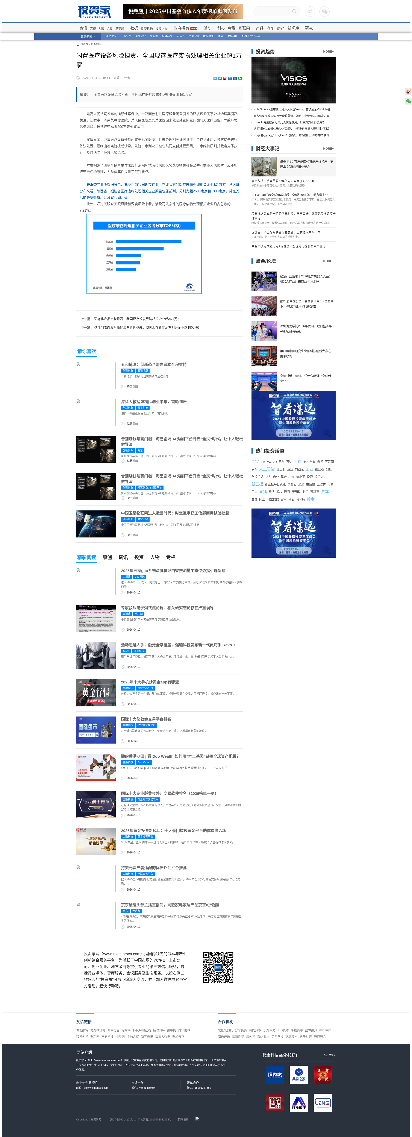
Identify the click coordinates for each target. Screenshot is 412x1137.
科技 (221, 28)
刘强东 (299, 469)
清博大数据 (162, 1036)
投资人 (319, 476)
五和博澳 (143, 370)
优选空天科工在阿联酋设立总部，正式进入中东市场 (286, 232)
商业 (276, 476)
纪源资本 (292, 1036)
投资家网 (111, 36)
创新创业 (140, 36)
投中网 (171, 1030)
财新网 (94, 1036)
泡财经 (126, 1030)
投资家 (84, 44)
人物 (155, 557)
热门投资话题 (270, 451)
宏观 (93, 28)
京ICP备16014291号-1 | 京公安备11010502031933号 (140, 1119)
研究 (309, 28)
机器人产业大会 (251, 36)
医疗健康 (208, 36)
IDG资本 (283, 1030)
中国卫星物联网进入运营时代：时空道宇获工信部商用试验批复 (175, 513)
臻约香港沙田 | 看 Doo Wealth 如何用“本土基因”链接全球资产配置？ (180, 756)
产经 (260, 28)
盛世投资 (311, 1030)
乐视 (320, 461)
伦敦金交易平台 (147, 725)
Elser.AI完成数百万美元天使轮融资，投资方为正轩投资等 (289, 122)
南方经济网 (97, 1030)
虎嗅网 (120, 1036)
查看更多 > (329, 1055)
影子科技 (143, 407)
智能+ (126, 651)
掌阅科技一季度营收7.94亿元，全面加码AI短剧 (282, 181)
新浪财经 (159, 1030)
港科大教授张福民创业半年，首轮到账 (154, 402)
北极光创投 (225, 1030)
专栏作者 (309, 461)
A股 (110, 28)
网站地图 (183, 1119)
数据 (134, 28)
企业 (290, 469)
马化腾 (300, 499)
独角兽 (310, 484)
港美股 (119, 28)
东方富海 (269, 1030)
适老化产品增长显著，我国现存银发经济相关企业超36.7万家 (137, 319)
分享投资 (241, 1030)
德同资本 (255, 1030)
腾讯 (287, 491)
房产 (281, 28)
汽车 (270, 28)
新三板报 (147, 1036)
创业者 (319, 469)
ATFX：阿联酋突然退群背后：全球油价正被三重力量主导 (289, 195)
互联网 (244, 28)
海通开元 (224, 1036)
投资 (139, 557)
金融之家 (133, 1036)
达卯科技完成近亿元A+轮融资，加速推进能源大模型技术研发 (292, 128)
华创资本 (297, 1030)
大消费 (180, 36)
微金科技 (232, 36)
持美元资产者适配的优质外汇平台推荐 (154, 868)
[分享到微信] (240, 78)
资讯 (83, 28)
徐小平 (300, 476)
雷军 (284, 499)
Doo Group (144, 762)
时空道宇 (143, 519)
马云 (291, 499)
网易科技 (107, 1036)
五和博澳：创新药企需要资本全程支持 (154, 365)
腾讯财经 (184, 1030)
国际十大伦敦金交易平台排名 (146, 719)
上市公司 (126, 36)
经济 (272, 491)
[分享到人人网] (235, 78)
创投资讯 (257, 476)
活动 (207, 28)
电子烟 (139, 613)
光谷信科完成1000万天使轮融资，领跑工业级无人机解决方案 (291, 115)
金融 (232, 28)
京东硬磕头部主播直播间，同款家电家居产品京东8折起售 (170, 905)
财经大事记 (267, 148)
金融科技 (167, 36)
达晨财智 (306, 1036)
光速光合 (320, 1036)
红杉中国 (325, 1030)
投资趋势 (265, 51)
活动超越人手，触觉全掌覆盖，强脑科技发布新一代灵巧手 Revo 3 (178, 645)
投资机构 (147, 28)
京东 (125, 910)
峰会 (220, 36)
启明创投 (277, 1036)
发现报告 (82, 1030)
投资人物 (162, 28)
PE (263, 461)
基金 (284, 476)
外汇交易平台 (145, 873)
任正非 (280, 469)
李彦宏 (292, 484)
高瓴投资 (238, 1036)
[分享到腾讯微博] (230, 78)
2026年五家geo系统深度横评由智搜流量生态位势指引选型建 (173, 571)
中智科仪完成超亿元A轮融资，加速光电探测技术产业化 (288, 246)
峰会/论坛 (266, 261)
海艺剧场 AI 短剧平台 (150, 487)
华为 (268, 476)
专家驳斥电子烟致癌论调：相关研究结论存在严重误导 (167, 608)
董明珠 (296, 491)
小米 (291, 476)
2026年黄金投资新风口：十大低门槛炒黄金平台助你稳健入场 (173, 831)
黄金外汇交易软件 (148, 799)
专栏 (171, 557)
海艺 (140, 450)
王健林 (321, 484)
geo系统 (140, 576)
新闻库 (293, 28)
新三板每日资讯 (275, 484)
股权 (279, 491)
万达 (289, 461)
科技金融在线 (142, 1030)
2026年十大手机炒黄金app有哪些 (150, 682)
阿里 (262, 499)
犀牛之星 (114, 1030)
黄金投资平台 (145, 836)
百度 (254, 491)
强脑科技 (139, 651)
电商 (330, 484)
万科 (282, 461)
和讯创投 (82, 1036)
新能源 (154, 36)
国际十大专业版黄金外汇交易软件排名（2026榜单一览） (169, 793)
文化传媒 (194, 36)
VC (269, 461)
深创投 (250, 1036)
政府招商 (181, 28)
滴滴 (301, 484)
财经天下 (178, 1036)
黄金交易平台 (145, 688)
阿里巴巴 (273, 499)
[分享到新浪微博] (225, 78)
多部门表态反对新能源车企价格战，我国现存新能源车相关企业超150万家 (146, 327)
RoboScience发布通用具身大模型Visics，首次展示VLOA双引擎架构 (296, 109)
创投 (102, 28)
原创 (107, 557)
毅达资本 (263, 1036)
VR (275, 461)
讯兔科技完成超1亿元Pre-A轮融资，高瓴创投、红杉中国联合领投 (294, 135)
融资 (306, 491)
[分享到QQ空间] (220, 78)
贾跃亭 (314, 491)
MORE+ (328, 51)
